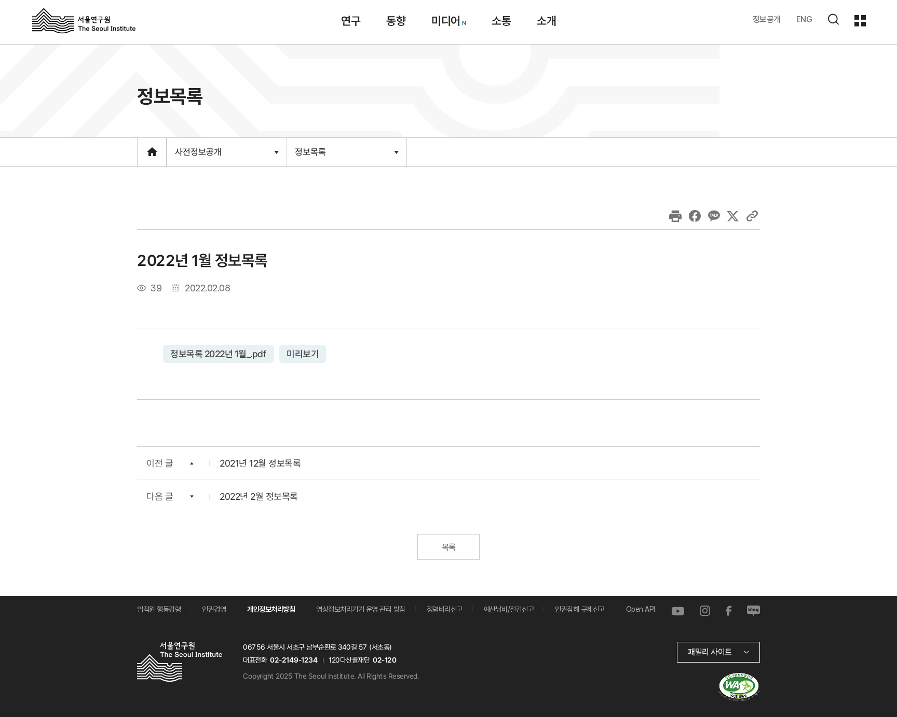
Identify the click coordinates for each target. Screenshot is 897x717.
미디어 (445, 20)
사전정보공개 (198, 156)
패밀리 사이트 (710, 651)
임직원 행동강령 (159, 609)
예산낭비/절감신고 (509, 609)
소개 (546, 20)
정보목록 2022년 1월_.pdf (218, 353)
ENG (804, 19)
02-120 (384, 659)
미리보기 (303, 353)
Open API (640, 609)
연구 (350, 20)
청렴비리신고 (445, 609)
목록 (448, 547)
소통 (501, 20)
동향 (395, 20)
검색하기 (833, 19)
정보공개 (767, 19)
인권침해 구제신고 (580, 609)
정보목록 (310, 156)
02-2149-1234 (294, 659)
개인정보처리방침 (271, 609)
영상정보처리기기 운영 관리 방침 (360, 609)
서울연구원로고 (84, 20)
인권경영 (214, 609)
